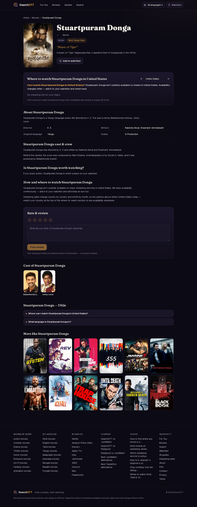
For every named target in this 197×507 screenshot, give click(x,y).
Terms (162, 479)
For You (44, 5)
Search (80, 5)
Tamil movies (49, 446)
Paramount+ (78, 475)
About (162, 463)
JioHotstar (77, 459)
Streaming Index (167, 459)
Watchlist (163, 450)
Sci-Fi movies (20, 463)
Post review (37, 247)
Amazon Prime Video (82, 442)
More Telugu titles (76, 40)
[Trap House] (86, 392)
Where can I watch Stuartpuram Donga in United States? (57, 313)
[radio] (29, 220)
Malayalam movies (52, 454)
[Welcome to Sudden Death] (136, 392)
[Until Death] (111, 392)
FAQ (161, 467)
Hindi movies (49, 438)
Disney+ (76, 446)
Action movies (21, 438)
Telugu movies (50, 450)
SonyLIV (76, 467)
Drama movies (21, 446)
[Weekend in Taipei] (86, 355)
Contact (163, 471)
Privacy (163, 475)
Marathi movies (50, 467)
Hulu (74, 454)
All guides (164, 454)
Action (61, 40)
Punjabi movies (50, 471)
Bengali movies (50, 463)
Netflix (75, 438)
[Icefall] (60, 392)
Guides (68, 5)
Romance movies (22, 459)
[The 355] (111, 355)
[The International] (162, 355)
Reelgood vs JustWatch (113, 453)
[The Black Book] (162, 392)
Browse (56, 5)
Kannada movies (51, 459)
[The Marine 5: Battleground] (136, 355)
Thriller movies (21, 450)
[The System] (35, 355)
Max (74, 471)
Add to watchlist (71, 61)
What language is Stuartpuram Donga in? (48, 321)
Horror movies (21, 454)
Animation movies (22, 471)
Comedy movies (22, 442)
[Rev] (60, 355)
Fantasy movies (21, 467)
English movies (50, 442)
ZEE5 (74, 463)
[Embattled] (35, 392)
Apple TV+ (77, 450)
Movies (35, 17)
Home (26, 17)
